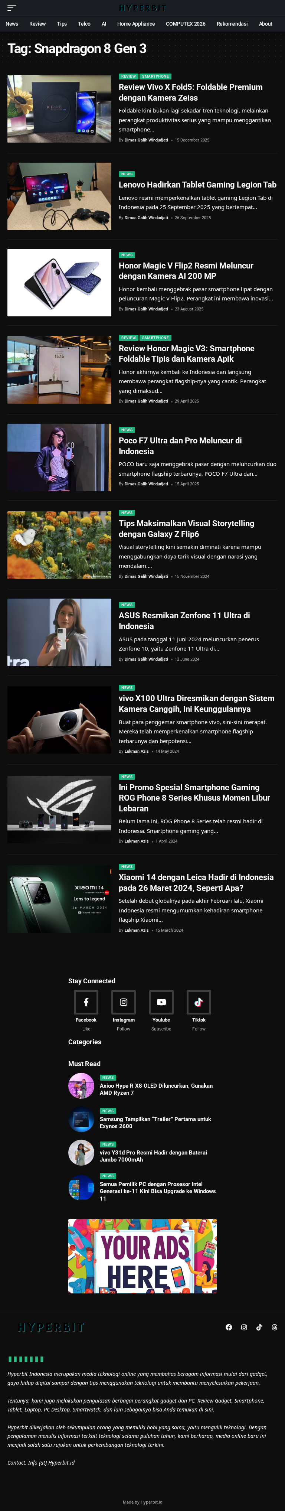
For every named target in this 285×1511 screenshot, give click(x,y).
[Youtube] (161, 1011)
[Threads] (274, 1327)
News (126, 174)
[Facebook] (86, 1011)
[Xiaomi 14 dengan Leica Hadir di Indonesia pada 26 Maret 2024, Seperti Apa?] (59, 899)
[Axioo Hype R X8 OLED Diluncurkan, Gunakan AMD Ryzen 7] (81, 1086)
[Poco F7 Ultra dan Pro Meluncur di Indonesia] (59, 457)
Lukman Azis (137, 751)
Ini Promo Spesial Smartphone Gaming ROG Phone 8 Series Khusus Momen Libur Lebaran (194, 798)
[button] (13, 8)
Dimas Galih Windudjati (146, 140)
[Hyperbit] (142, 8)
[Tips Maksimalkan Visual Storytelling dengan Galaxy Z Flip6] (59, 545)
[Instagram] (123, 1011)
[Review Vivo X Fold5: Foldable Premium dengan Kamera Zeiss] (59, 109)
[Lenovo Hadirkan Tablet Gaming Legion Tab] (59, 196)
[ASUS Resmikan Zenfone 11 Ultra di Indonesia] (59, 632)
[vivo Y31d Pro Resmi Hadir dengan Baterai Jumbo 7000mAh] (81, 1153)
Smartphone (155, 76)
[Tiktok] (199, 1011)
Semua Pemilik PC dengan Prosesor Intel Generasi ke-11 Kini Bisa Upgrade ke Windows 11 (158, 1191)
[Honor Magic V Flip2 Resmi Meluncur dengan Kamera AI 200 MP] (59, 282)
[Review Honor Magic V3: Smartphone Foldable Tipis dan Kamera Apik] (59, 370)
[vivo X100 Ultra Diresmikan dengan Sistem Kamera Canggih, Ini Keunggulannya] (59, 720)
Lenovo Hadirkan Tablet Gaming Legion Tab (197, 184)
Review (128, 76)
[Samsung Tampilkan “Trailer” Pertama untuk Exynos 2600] (81, 1119)
